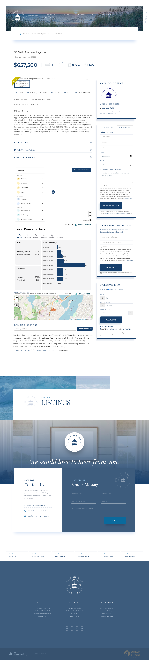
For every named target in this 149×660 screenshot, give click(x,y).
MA (29, 350)
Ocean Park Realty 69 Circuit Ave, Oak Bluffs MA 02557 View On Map (74, 612)
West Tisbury (129, 556)
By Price (12, 556)
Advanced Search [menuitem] (106, 608)
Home (15, 350)
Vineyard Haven (40, 350)
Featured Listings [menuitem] (49, 15)
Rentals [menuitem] (81, 15)
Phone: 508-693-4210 (42, 608)
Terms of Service (122, 213)
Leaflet (73, 319)
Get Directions (85, 329)
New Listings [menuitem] (106, 614)
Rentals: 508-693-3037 (37, 511)
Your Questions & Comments (110, 169)
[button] (19, 33)
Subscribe (111, 267)
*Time (102, 161)
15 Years (122, 289)
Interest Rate (105, 309)
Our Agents (112, 113)
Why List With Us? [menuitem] (49, 17)
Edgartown (82, 556)
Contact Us (103, 113)
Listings (23, 350)
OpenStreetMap (81, 319)
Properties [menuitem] (67, 15)
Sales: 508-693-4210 (36, 505)
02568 (51, 350)
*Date (102, 152)
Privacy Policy (128, 198)
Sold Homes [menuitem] (108, 15)
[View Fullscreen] (16, 305)
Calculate (111, 320)
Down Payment (105, 302)
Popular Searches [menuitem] (106, 616)
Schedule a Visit (125, 127)
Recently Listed (38, 556)
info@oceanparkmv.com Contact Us (42, 615)
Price (102, 295)
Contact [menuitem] (94, 15)
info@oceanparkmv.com (38, 516)
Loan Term (104, 289)
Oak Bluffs (59, 556)
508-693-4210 (108, 108)
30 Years (113, 289)
